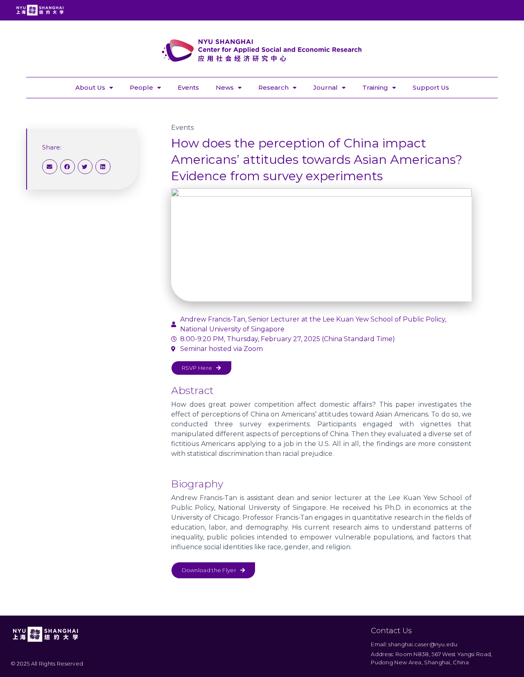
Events (188, 87)
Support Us (431, 87)
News (225, 87)
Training (375, 87)
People (141, 87)
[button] (49, 166)
